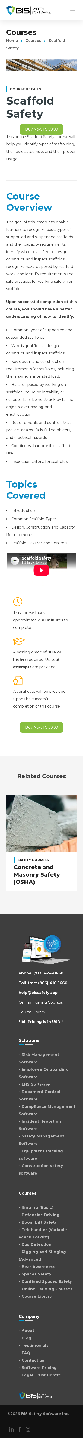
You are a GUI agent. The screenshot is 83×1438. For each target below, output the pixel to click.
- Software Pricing (38, 1368)
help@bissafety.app (38, 992)
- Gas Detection (35, 1244)
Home (12, 40)
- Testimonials (34, 1345)
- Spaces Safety (35, 1274)
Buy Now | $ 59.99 (41, 129)
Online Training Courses (41, 1002)
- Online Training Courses (46, 1289)
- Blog (25, 1338)
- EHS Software (34, 1084)
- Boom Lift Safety (38, 1222)
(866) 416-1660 (52, 983)
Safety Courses (33, 860)
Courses (33, 40)
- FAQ (24, 1353)
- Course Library (35, 1296)
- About (26, 1330)
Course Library (32, 1012)
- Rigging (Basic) (36, 1207)
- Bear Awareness (37, 1267)
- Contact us (31, 1360)
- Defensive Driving (39, 1215)
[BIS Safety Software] (28, 10)
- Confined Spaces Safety (45, 1281)
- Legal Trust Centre (40, 1375)
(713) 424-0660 (48, 973)
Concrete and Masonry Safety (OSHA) (37, 874)
